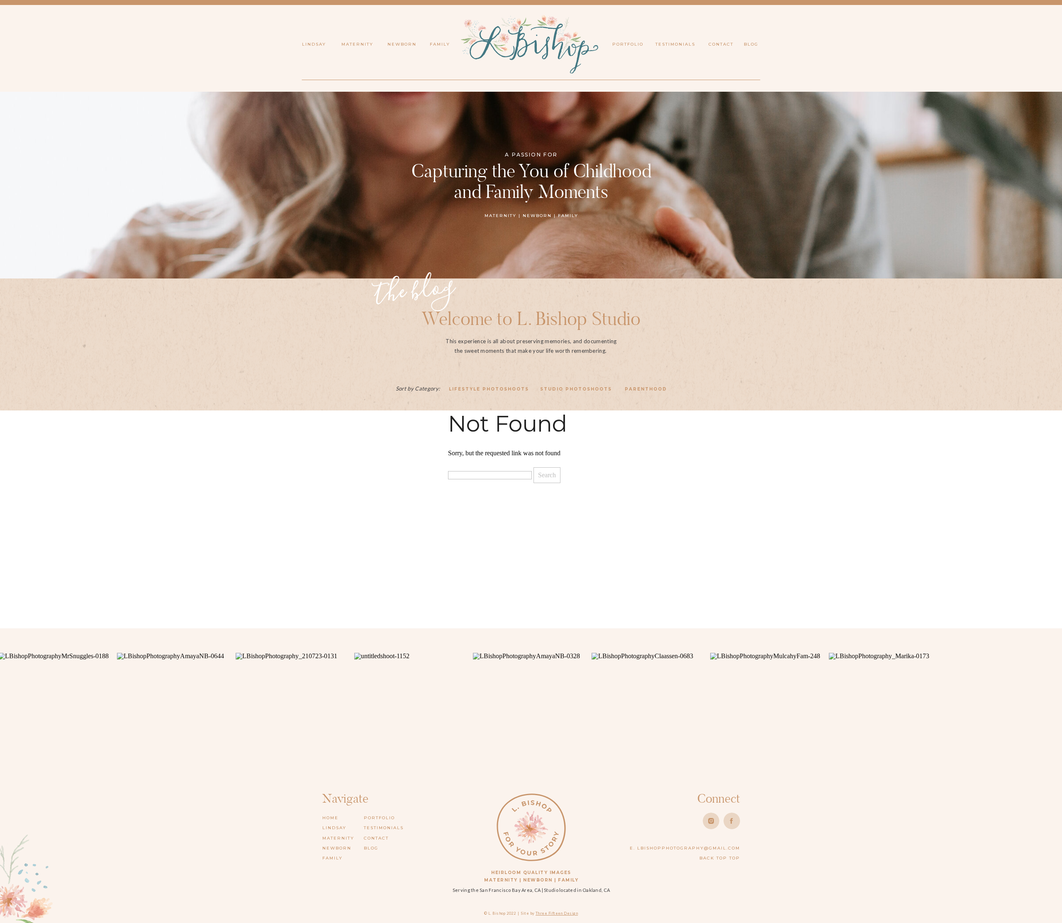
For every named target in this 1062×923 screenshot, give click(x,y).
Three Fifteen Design (557, 913)
